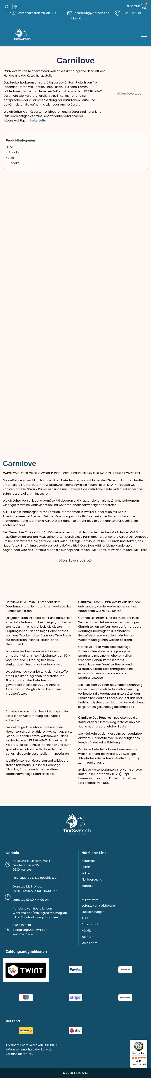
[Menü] (145, 1042)
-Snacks (12, 152)
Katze (10, 158)
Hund (9, 147)
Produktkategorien (20, 140)
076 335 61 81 (22, 925)
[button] (72, 7)
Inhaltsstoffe (37, 120)
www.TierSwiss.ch (25, 934)
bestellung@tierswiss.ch (30, 930)
